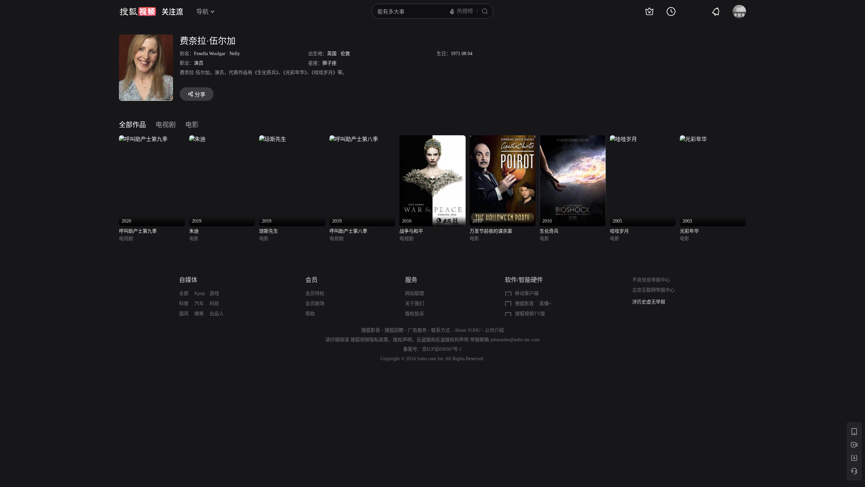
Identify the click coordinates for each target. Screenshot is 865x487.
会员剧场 (314, 303)
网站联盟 (414, 293)
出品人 (216, 313)
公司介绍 (494, 330)
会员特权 (314, 293)
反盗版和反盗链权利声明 (443, 339)
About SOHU (467, 330)
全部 (184, 293)
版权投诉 (414, 313)
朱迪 (194, 231)
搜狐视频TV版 (530, 313)
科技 (214, 303)
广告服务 (417, 330)
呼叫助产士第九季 (138, 231)
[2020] (143, 139)
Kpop (199, 293)
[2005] (623, 139)
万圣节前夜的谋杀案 (491, 231)
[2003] (693, 139)
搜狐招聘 (394, 330)
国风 (184, 313)
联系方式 (440, 330)
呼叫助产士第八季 (348, 231)
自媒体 (188, 280)
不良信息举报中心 (651, 279)
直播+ (545, 303)
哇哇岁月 (619, 231)
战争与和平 (411, 231)
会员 (311, 280)
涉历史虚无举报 (648, 301)
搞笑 (199, 313)
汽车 (199, 303)
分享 (200, 94)
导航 (202, 12)
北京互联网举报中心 (653, 290)
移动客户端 (527, 293)
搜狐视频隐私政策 (369, 339)
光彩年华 (689, 231)
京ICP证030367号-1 (442, 349)
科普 (184, 303)
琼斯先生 (268, 231)
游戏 (214, 293)
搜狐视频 (138, 11)
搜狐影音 (524, 303)
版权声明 (402, 339)
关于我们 (414, 303)
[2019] (197, 139)
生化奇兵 (549, 231)
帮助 (310, 313)
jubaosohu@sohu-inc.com (515, 339)
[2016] (432, 139)
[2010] (503, 139)
